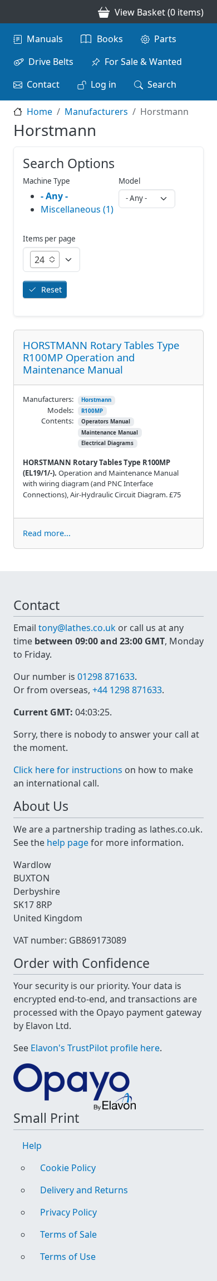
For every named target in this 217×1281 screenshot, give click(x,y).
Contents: (57, 421)
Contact (43, 84)
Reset (51, 289)
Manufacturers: (48, 399)
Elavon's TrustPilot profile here (95, 1048)
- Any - (54, 196)
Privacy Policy (68, 1212)
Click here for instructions (67, 770)
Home (39, 111)
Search (161, 84)
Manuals (45, 39)
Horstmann (96, 400)
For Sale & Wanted (143, 62)
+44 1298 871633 (127, 690)
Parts (165, 39)
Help (32, 1145)
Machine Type (46, 181)
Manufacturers (96, 111)
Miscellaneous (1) (77, 209)
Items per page (49, 239)
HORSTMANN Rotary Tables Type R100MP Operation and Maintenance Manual (101, 357)
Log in (103, 84)
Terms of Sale (68, 1234)
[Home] (18, 11)
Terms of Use (68, 1256)
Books (110, 39)
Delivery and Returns (84, 1190)
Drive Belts (50, 62)
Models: (60, 410)
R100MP (92, 411)
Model (129, 181)
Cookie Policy (68, 1168)
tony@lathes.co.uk (77, 628)
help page (67, 842)
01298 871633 (106, 676)
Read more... (47, 533)
